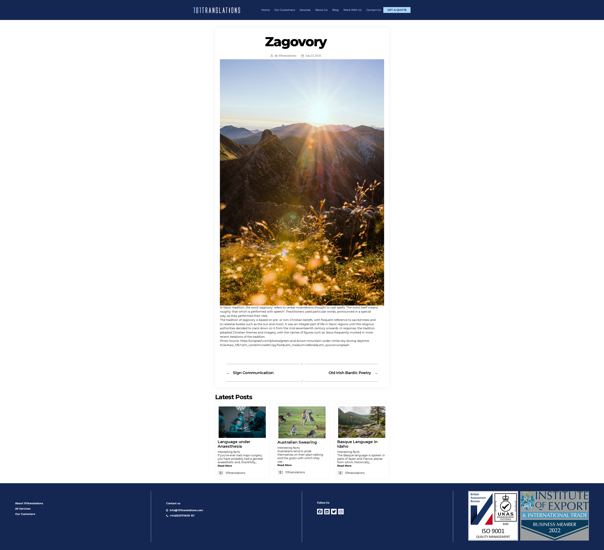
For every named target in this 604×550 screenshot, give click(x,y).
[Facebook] (320, 511)
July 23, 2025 (313, 55)
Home (265, 9)
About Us (321, 9)
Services (305, 9)
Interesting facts (229, 452)
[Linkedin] (327, 511)
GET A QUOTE (397, 9)
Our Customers (284, 9)
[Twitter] (334, 511)
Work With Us (352, 9)
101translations (287, 55)
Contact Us (373, 9)
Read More (225, 465)
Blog (335, 9)
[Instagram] (341, 511)
